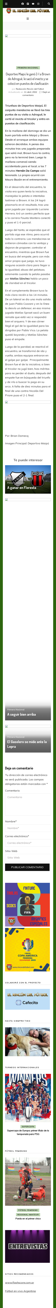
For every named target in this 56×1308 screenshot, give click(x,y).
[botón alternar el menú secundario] (6, 4)
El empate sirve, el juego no (28, 1134)
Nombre (11, 821)
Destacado (41, 1127)
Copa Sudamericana (19, 1127)
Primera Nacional (28, 68)
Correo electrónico (17, 836)
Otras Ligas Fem (39, 1205)
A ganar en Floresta (21, 487)
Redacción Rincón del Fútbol (30, 89)
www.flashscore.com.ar (19, 1282)
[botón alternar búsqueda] (49, 4)
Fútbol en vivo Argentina (20, 1291)
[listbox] (28, 1107)
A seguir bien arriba (21, 714)
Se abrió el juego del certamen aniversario (28, 1209)
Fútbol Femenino (16, 1205)
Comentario (12, 790)
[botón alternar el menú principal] (28, 19)
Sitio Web (11, 851)
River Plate (28, 1131)
